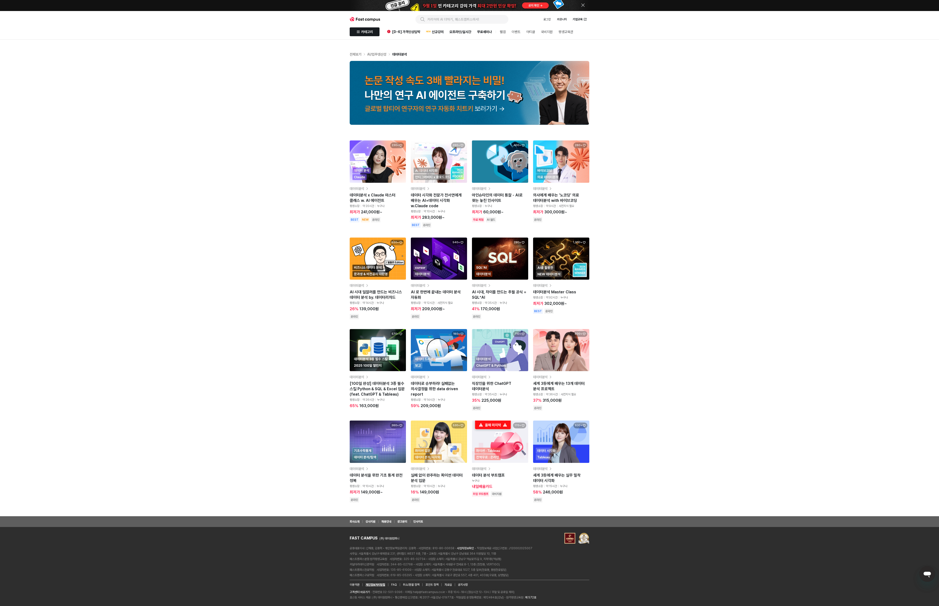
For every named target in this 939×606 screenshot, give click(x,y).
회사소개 (354, 521)
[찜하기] (400, 145)
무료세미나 (484, 32)
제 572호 (530, 597)
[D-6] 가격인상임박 (406, 32)
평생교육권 (566, 32)
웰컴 (503, 32)
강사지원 (370, 521)
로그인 (547, 19)
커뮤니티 (562, 19)
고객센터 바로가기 (360, 592)
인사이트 (418, 521)
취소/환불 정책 (411, 584)
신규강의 (438, 32)
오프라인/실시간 (460, 32)
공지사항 (463, 584)
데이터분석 (399, 54)
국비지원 (547, 32)
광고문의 (402, 521)
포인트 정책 (431, 584)
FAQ (394, 584)
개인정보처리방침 (375, 584)
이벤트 (516, 32)
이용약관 (354, 584)
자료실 (448, 584)
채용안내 (386, 521)
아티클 (530, 32)
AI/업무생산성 (376, 54)
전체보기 (355, 54)
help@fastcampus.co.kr (429, 592)
